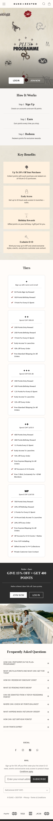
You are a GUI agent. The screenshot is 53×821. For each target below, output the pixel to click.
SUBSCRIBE (39, 779)
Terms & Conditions (38, 798)
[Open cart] (49, 4)
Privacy (27, 798)
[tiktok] (30, 750)
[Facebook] (15, 750)
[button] (43, 4)
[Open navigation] (4, 4)
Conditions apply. (26, 772)
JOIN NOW (35, 80)
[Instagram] (23, 750)
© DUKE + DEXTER (14, 798)
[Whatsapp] (37, 750)
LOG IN (16, 80)
